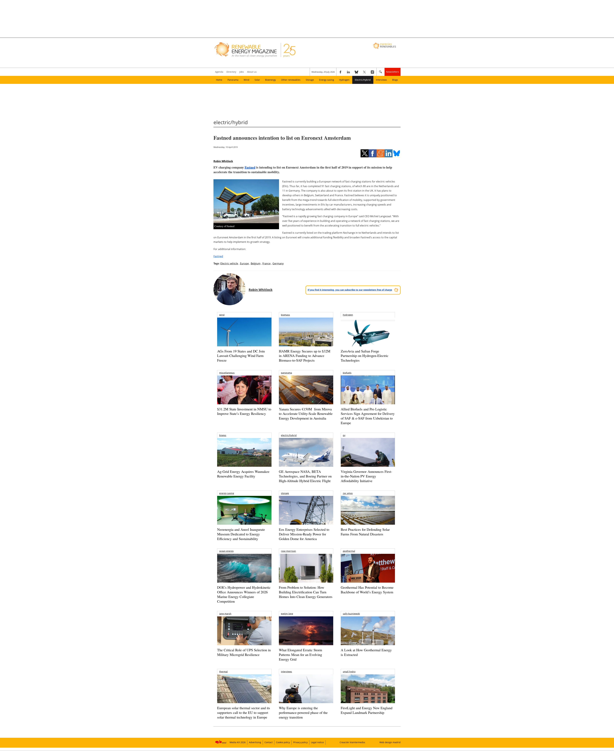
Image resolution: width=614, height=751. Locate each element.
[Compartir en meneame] (381, 153)
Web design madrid (390, 742)
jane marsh (225, 613)
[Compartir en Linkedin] (389, 153)
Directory (231, 71)
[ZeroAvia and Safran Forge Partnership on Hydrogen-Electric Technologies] (368, 337)
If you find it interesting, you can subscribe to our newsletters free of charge (350, 289)
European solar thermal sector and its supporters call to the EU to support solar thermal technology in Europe (243, 712)
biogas (222, 435)
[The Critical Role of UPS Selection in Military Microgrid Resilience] (244, 635)
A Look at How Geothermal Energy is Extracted (366, 652)
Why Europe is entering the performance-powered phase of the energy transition (303, 712)
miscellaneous (227, 372)
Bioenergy (270, 79)
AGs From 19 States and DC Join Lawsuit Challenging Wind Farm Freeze (241, 356)
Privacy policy (300, 742)
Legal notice (317, 742)
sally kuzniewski (351, 613)
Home (219, 79)
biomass (285, 314)
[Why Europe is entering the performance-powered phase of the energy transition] (306, 693)
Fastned (250, 167)
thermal (223, 671)
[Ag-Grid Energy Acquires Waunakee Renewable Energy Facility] (244, 453)
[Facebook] (340, 72)
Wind (246, 79)
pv (344, 435)
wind (221, 314)
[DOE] (244, 572)
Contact (268, 742)
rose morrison (288, 551)
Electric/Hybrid (363, 79)
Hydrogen (344, 79)
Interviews (381, 79)
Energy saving (326, 79)
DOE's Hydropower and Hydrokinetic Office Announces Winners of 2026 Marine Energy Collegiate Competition (244, 594)
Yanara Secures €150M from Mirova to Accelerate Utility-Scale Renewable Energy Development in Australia (306, 413)
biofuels (347, 372)
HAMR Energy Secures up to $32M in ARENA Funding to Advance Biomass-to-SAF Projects (304, 356)
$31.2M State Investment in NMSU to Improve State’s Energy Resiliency (244, 411)
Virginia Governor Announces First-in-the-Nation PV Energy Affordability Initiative (366, 476)
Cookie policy (283, 742)
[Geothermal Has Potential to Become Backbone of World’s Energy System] (368, 572)
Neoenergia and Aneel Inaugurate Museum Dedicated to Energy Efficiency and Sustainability (241, 534)
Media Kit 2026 (238, 742)
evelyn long (287, 613)
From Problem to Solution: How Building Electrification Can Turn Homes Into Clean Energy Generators (305, 592)
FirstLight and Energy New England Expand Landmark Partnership (366, 710)
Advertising (255, 742)
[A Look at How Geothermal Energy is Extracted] (368, 637)
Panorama (233, 79)
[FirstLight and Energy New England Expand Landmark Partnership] (368, 696)
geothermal (349, 551)
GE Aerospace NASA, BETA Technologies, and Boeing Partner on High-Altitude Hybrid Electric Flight (305, 476)
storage (285, 493)
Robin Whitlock (223, 161)
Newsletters (392, 71)
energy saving (226, 493)
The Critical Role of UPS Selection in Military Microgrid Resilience (244, 652)
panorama (286, 372)
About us (252, 71)
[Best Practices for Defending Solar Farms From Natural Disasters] (368, 514)
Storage (310, 79)
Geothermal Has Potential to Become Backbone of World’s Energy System (367, 589)
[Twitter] (364, 72)
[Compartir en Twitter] (365, 153)
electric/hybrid (289, 435)
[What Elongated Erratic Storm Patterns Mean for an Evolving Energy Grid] (306, 632)
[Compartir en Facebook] (373, 153)
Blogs (395, 79)
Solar (257, 79)
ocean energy (226, 551)
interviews (286, 671)
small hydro (349, 671)
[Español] (385, 45)
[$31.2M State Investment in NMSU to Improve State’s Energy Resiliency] (244, 395)
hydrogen (348, 314)
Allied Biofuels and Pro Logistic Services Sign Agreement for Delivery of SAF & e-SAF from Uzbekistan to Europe (368, 416)
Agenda (219, 71)
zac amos (348, 493)
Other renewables (290, 79)
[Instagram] (372, 72)
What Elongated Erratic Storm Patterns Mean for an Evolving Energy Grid (300, 654)
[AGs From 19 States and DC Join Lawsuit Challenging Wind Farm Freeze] (244, 340)
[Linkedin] (348, 72)
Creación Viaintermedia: (352, 742)
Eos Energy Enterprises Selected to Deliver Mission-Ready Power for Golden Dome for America (304, 534)
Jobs (241, 71)
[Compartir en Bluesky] (397, 153)
